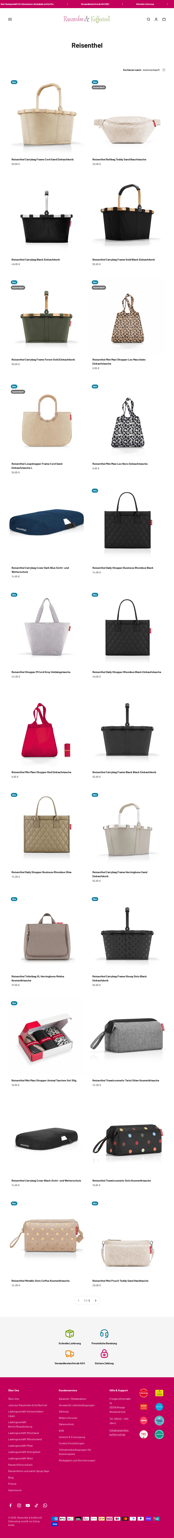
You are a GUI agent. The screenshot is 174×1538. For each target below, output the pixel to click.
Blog (11, 1477)
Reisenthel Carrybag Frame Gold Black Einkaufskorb (123, 259)
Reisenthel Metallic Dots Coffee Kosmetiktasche (41, 1280)
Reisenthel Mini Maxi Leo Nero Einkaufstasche (120, 463)
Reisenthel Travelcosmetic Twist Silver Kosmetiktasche (125, 1080)
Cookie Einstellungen (71, 1443)
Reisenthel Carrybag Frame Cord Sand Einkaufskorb (43, 159)
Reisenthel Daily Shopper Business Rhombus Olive (42, 872)
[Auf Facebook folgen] (10, 1505)
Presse (12, 1483)
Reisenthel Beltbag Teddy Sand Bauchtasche (119, 159)
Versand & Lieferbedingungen (77, 1405)
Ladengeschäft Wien (20, 1458)
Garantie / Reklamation (72, 1398)
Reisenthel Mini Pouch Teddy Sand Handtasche (120, 1280)
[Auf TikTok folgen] (36, 1505)
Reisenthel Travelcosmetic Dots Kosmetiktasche (121, 1180)
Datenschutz (66, 1424)
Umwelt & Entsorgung (72, 1437)
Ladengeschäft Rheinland (23, 1432)
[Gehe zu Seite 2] (95, 1300)
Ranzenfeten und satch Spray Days (28, 1471)
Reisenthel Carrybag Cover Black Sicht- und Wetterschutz (46, 1180)
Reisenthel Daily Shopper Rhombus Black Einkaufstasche (126, 671)
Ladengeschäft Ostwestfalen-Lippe (26, 1413)
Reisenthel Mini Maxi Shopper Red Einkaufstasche (41, 772)
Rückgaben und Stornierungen (77, 1460)
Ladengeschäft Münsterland (25, 1439)
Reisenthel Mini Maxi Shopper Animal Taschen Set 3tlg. (44, 1080)
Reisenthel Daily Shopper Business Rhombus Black (122, 567)
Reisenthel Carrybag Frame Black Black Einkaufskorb (124, 772)
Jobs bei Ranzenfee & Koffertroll (27, 1405)
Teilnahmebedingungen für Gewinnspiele (75, 1452)
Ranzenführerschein (20, 1464)
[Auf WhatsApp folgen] (45, 1505)
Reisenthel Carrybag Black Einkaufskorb (36, 259)
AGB (61, 1430)
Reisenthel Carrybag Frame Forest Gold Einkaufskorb (43, 359)
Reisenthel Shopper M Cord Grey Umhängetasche (41, 671)
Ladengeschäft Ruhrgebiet (24, 1451)
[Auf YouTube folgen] (27, 1505)
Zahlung (63, 1411)
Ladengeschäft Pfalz (20, 1445)
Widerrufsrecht (68, 1417)
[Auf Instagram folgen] (19, 1505)
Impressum (15, 1490)
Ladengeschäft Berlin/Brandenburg (20, 1424)
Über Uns (13, 1398)
